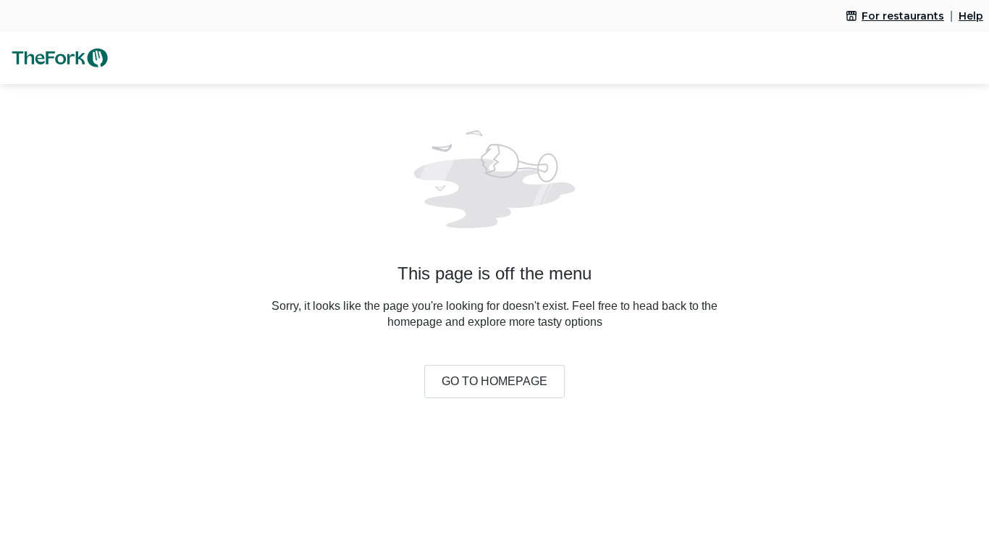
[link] (895, 16)
